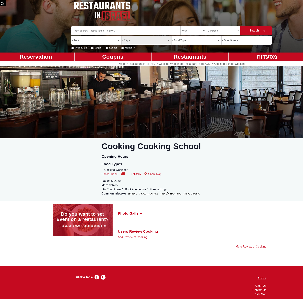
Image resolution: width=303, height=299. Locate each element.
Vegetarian (81, 47)
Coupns (112, 57)
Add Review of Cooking (132, 237)
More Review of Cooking (251, 246)
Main (122, 63)
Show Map (154, 174)
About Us (260, 285)
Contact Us (259, 289)
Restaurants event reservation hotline (82, 225)
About (261, 278)
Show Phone (110, 174)
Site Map (260, 294)
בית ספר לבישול (148, 193)
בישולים (132, 193)
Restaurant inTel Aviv (142, 63)
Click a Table (84, 277)
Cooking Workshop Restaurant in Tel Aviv (184, 63)
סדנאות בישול (191, 193)
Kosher (113, 47)
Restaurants (190, 57)
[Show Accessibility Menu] (3, 3)
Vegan (98, 47)
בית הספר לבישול (170, 193)
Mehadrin (130, 47)
